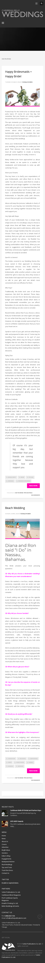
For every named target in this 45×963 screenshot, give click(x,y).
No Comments (35, 495)
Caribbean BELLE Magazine (11, 895)
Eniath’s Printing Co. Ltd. (10, 903)
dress (10, 762)
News (4, 838)
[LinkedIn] (17, 3)
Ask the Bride (19, 492)
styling (31, 477)
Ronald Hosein (27, 82)
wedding (11, 481)
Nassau (31, 762)
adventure (11, 758)
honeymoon (20, 762)
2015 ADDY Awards (16, 821)
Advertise (5, 847)
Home (4, 836)
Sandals (10, 766)
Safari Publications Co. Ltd (32, 944)
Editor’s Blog (6, 856)
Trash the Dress (7, 870)
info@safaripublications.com (16, 918)
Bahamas (23, 758)
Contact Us (5, 873)
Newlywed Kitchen (8, 862)
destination (34, 758)
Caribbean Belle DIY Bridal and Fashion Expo (25, 810)
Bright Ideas (6, 850)
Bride (22, 477)
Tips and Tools (28, 492)
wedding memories (24, 481)
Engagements (6, 859)
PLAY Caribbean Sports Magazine (10, 899)
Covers (4, 844)
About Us (5, 841)
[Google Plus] (22, 937)
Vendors (5, 853)
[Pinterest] (10, 3)
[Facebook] (3, 3)
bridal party (12, 477)
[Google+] (14, 3)
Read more (33, 486)
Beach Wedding (15, 508)
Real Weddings (7, 864)
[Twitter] (7, 3)
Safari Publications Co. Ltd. (11, 892)
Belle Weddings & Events (10, 906)
